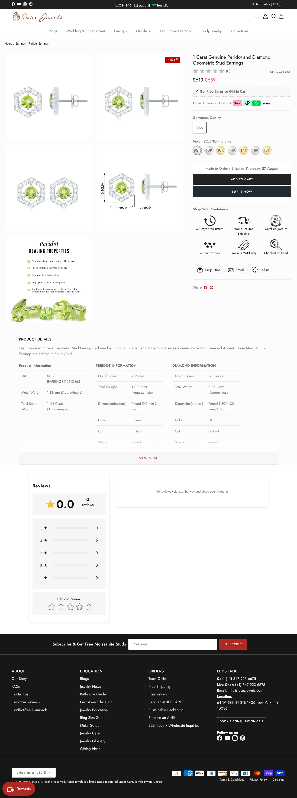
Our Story (19, 678)
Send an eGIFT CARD (165, 702)
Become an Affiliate (163, 717)
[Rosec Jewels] (38, 16)
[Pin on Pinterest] (211, 287)
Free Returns (158, 694)
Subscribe (234, 644)
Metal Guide (89, 725)
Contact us (20, 694)
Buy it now (242, 191)
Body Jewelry (212, 31)
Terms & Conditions (232, 779)
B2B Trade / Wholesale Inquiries (173, 725)
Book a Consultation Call (242, 721)
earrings (21, 43)
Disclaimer (278, 779)
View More (148, 458)
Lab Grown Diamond (176, 31)
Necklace (143, 31)
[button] (257, 16)
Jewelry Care (90, 733)
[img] (208, 71)
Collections (239, 31)
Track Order (157, 678)
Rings (53, 31)
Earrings (120, 31)
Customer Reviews (26, 702)
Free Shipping (159, 686)
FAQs (16, 686)
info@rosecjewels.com (246, 690)
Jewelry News (90, 686)
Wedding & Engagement (85, 31)
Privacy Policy (258, 779)
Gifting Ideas (90, 748)
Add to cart (242, 179)
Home (8, 43)
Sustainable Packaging (166, 710)
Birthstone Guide (93, 694)
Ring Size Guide (92, 717)
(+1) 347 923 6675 (241, 678)
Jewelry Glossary (92, 741)
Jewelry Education (94, 710)
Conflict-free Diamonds (29, 710)
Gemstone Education (96, 702)
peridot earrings (38, 43)
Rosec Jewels (31, 781)
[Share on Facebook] (205, 287)
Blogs (84, 678)
